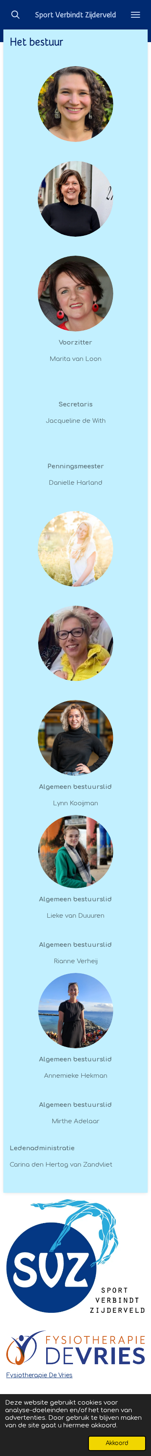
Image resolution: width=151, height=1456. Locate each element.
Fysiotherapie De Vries (39, 1375)
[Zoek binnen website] (15, 14)
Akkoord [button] (117, 1443)
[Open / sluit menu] (135, 14)
